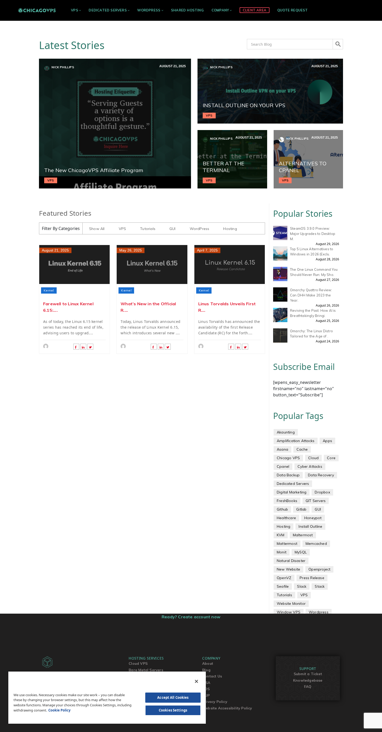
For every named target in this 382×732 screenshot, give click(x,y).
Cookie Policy (59, 710)
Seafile (283, 586)
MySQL (301, 552)
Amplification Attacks (295, 440)
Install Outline (310, 526)
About (207, 663)
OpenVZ (284, 577)
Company (220, 10)
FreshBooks (287, 500)
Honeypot (313, 518)
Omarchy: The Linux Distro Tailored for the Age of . (311, 333)
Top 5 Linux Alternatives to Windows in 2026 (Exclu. (311, 251)
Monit (281, 552)
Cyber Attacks (310, 466)
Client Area (254, 10)
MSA (206, 682)
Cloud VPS (138, 663)
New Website (288, 569)
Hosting (230, 228)
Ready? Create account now (191, 616)
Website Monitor (291, 603)
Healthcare (286, 518)
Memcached (316, 543)
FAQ (308, 686)
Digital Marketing (291, 492)
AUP (206, 695)
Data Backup (288, 475)
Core (331, 458)
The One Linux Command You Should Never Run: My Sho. (314, 272)
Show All (97, 228)
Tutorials (147, 228)
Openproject (319, 569)
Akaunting (286, 432)
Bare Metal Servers (146, 670)
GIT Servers (316, 500)
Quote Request (292, 10)
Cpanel (283, 466)
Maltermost (303, 535)
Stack (320, 586)
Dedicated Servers (108, 10)
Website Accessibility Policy (227, 708)
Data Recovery (321, 475)
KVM (281, 535)
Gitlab (301, 509)
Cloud (313, 458)
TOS (206, 689)
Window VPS (288, 612)
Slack (301, 586)
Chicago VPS (288, 458)
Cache (302, 449)
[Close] (196, 681)
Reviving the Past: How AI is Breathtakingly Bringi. (313, 313)
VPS (74, 10)
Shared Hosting (187, 10)
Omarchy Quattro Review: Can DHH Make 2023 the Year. (311, 295)
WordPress (148, 10)
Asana (282, 449)
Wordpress (318, 612)
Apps (327, 440)
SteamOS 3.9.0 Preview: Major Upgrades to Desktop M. (312, 233)
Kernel (49, 290)
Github (282, 509)
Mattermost (287, 543)
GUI (172, 228)
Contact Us (212, 676)
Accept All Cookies (172, 697)
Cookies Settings (173, 710)
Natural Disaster (291, 560)
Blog (206, 670)
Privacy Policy (214, 701)
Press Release (312, 577)
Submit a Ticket (308, 674)
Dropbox (322, 492)
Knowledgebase (307, 680)
